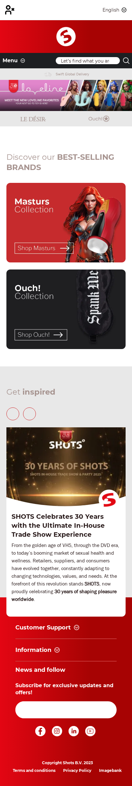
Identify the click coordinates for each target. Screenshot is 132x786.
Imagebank (110, 770)
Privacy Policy (77, 770)
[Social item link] (41, 734)
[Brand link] (33, 118)
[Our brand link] (66, 222)
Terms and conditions (34, 770)
